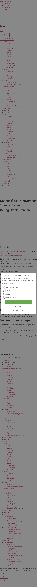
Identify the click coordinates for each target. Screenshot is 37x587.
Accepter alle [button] (18, 302)
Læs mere (12, 283)
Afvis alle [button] (18, 306)
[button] (18, 310)
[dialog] (18, 293)
